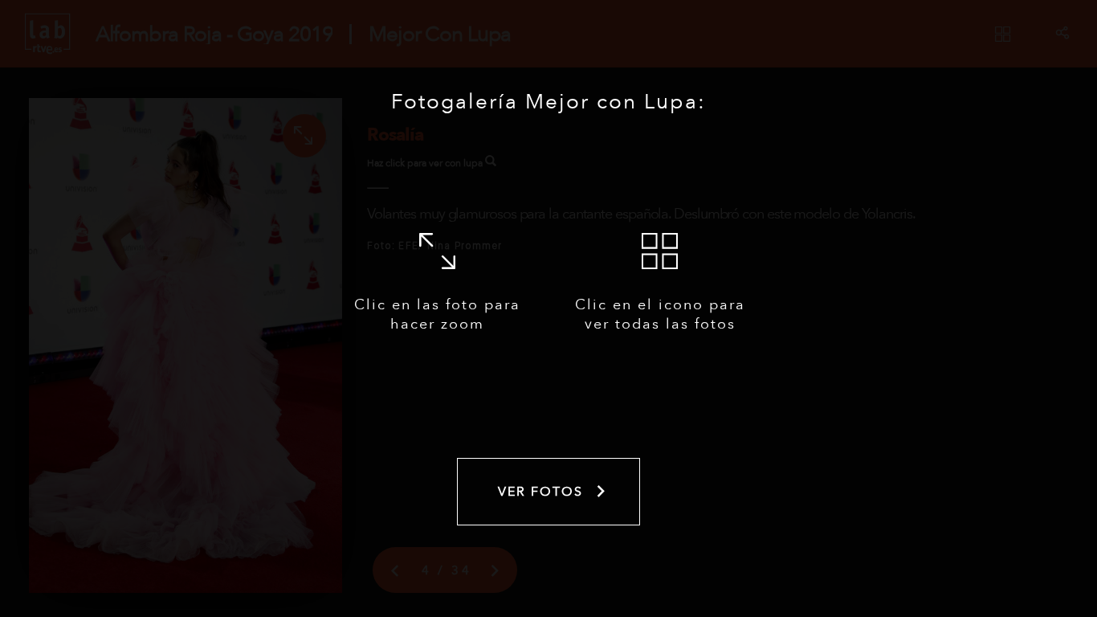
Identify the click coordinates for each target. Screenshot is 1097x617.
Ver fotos (540, 492)
